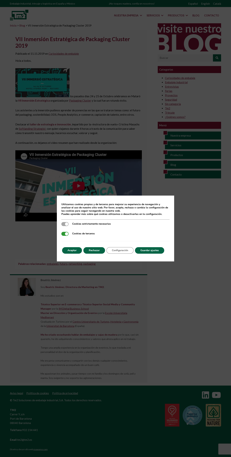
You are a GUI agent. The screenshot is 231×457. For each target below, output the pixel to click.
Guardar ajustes (149, 250)
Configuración (120, 250)
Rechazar (94, 250)
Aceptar (72, 250)
